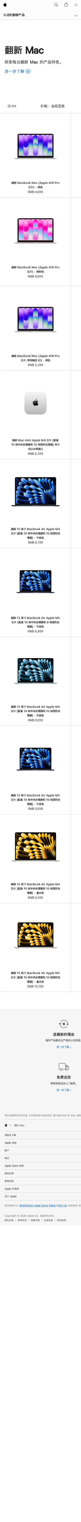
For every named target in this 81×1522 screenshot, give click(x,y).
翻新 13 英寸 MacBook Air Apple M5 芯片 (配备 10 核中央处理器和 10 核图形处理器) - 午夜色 (35, 800)
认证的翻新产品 (14, 15)
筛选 (14, 106)
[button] (56, 5)
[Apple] (6, 1125)
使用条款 (22, 1220)
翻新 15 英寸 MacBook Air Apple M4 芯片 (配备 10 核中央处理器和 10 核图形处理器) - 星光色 (35, 888)
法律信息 (48, 1220)
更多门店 (62, 1205)
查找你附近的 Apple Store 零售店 (38, 1205)
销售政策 (35, 1220)
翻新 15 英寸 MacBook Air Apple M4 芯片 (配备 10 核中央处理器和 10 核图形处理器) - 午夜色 (35, 533)
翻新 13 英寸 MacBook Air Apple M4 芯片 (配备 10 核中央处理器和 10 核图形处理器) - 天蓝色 (35, 711)
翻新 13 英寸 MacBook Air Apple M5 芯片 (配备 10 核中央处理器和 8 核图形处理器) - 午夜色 (35, 622)
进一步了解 (63, 1047)
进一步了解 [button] (18, 71)
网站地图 (61, 1220)
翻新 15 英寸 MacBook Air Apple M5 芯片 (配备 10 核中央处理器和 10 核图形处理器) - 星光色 (35, 977)
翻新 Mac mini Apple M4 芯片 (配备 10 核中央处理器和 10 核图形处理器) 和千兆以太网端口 (35, 444)
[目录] (76, 5)
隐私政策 (9, 1220)
